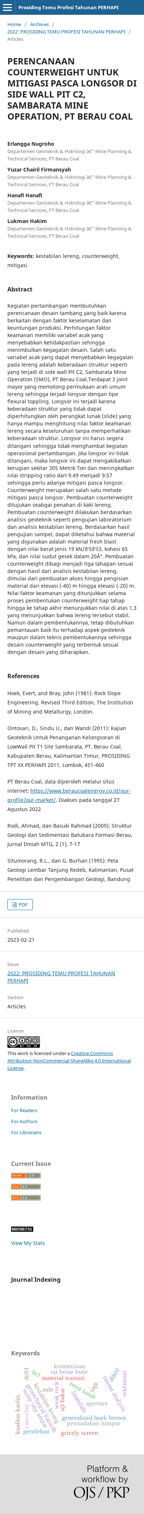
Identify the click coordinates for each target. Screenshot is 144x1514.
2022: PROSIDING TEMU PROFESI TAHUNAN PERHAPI (66, 31)
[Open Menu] (7, 7)
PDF (23, 904)
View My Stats (28, 1242)
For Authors (24, 1121)
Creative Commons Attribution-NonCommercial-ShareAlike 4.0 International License (69, 1060)
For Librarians (26, 1132)
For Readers (24, 1110)
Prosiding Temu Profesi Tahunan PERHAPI (68, 7)
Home (14, 24)
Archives (39, 24)
